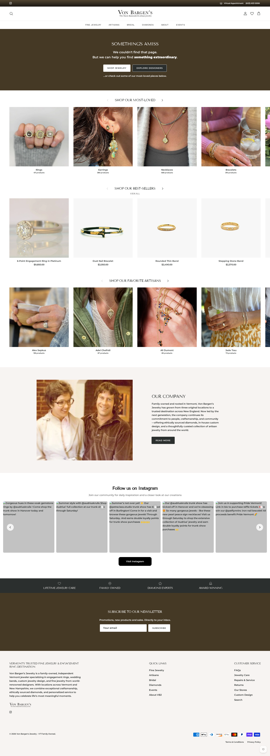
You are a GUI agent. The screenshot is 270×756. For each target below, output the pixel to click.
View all (135, 193)
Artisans (154, 675)
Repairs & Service (244, 680)
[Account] (244, 14)
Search (238, 699)
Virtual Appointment (233, 3)
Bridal (152, 680)
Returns (239, 684)
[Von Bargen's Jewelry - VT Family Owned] (135, 14)
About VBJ (155, 694)
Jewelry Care (242, 675)
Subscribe (159, 628)
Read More (163, 440)
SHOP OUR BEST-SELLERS (135, 188)
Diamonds (155, 684)
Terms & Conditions (234, 742)
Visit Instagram (135, 561)
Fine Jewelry (156, 670)
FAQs (237, 670)
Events (153, 689)
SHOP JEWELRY (116, 68)
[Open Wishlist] (252, 13)
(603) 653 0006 (253, 3)
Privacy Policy (254, 742)
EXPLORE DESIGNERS (150, 68)
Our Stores (240, 689)
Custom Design (243, 694)
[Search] (11, 14)
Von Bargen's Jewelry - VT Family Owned (36, 734)
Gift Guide (135, 3)
